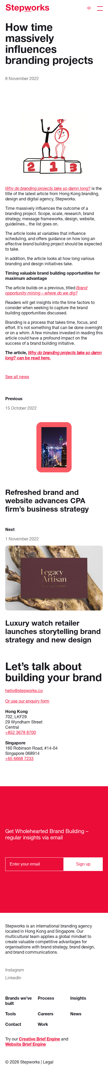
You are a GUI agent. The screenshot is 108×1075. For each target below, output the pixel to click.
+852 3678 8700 (20, 732)
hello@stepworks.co (24, 690)
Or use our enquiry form (27, 700)
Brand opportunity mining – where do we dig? (46, 290)
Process (46, 997)
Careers (45, 1013)
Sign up (83, 864)
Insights (78, 997)
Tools (10, 1013)
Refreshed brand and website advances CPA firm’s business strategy (47, 500)
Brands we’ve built (18, 1000)
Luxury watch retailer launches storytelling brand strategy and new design (53, 631)
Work (43, 1024)
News (76, 1013)
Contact (13, 1024)
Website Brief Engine (25, 1044)
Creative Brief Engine (39, 1038)
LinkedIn (13, 977)
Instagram (14, 969)
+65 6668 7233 (19, 758)
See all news (17, 376)
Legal (48, 1061)
